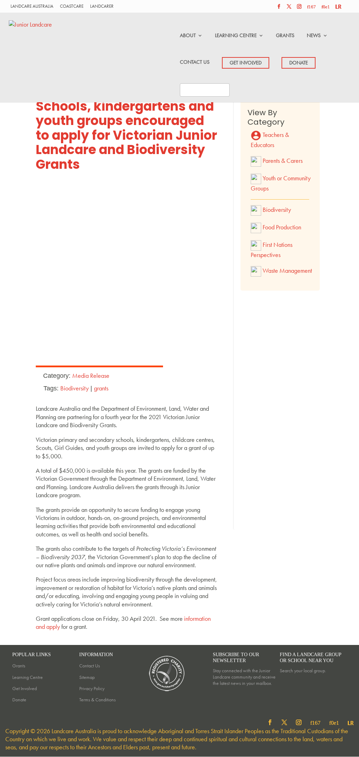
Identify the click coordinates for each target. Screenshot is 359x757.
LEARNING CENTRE (236, 35)
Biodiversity (74, 388)
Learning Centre (27, 677)
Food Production (281, 227)
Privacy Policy (91, 688)
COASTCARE (71, 6)
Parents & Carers (282, 160)
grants (101, 388)
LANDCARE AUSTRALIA (32, 6)
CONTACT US (195, 62)
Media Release (90, 375)
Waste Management (286, 270)
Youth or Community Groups (281, 183)
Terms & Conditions (97, 699)
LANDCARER (102, 6)
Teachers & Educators (270, 140)
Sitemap (87, 677)
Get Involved (24, 688)
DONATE (298, 62)
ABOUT (188, 35)
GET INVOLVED (246, 62)
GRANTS (285, 35)
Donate (19, 699)
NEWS (314, 35)
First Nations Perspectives (271, 250)
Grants (18, 665)
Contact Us (89, 665)
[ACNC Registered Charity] (167, 692)
